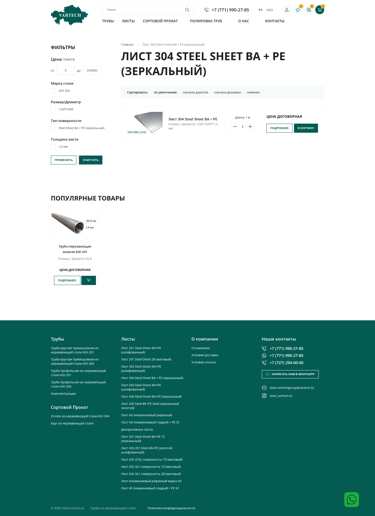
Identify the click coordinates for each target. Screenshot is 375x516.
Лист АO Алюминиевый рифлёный (146, 415)
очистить (91, 160)
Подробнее (279, 128)
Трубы (108, 20)
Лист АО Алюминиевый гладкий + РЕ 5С (150, 422)
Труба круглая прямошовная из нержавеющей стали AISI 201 (74, 350)
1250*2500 (66, 109)
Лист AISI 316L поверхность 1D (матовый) (152, 459)
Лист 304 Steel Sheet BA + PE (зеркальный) (152, 378)
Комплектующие (63, 393)
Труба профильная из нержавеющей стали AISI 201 (78, 373)
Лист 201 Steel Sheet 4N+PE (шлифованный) (141, 350)
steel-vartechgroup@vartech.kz (292, 387)
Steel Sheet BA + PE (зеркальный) (81, 128)
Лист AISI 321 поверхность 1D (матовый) (151, 466)
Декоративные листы (137, 429)
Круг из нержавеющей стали (72, 423)
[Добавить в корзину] (88, 280)
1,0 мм (63, 147)
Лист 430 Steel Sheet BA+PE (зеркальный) (151, 396)
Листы (128, 20)
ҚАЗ (270, 10)
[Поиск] (190, 10)
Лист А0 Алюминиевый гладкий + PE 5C (150, 488)
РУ (260, 10)
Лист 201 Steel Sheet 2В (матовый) (146, 359)
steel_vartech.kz (281, 396)
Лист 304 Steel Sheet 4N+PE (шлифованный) (141, 368)
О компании (200, 348)
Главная (127, 44)
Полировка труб (206, 20)
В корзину (306, 128)
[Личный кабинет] (286, 9)
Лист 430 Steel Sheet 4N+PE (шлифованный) (141, 387)
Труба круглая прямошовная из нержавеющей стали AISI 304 (74, 361)
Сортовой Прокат (160, 20)
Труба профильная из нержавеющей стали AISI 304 (78, 384)
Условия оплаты (203, 362)
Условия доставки (204, 355)
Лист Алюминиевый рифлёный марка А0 (151, 481)
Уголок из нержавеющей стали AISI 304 (80, 416)
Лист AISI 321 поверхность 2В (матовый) (151, 474)
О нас (243, 20)
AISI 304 (64, 91)
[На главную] (69, 24)
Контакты (274, 20)
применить (64, 160)
